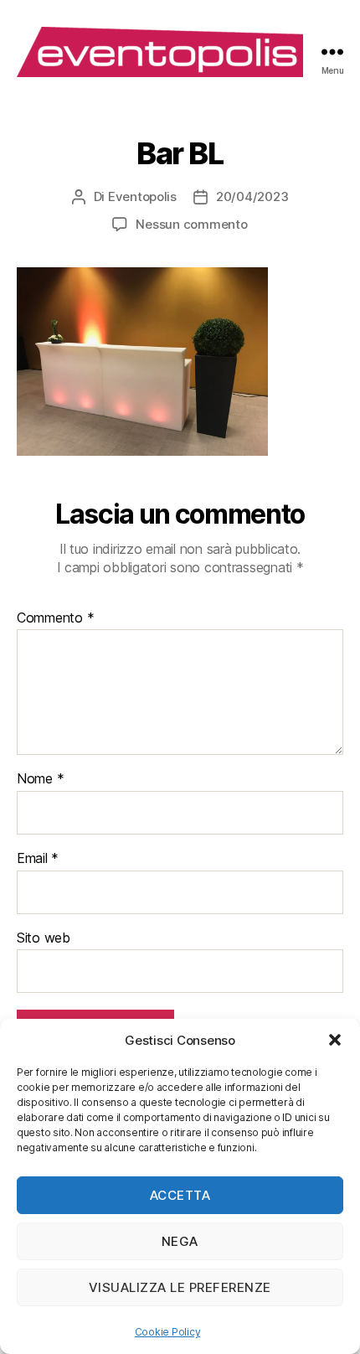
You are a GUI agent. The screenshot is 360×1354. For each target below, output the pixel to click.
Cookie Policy (168, 1332)
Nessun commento (191, 224)
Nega (180, 1241)
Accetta (180, 1195)
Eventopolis (142, 196)
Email (38, 858)
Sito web (43, 938)
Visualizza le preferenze (180, 1287)
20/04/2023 (252, 196)
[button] (335, 1039)
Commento (55, 618)
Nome (40, 779)
